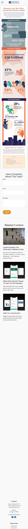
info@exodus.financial (14, 514)
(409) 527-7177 (16, 504)
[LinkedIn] (15, 517)
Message (5, 198)
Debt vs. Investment (11, 313)
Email (4, 188)
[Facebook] (12, 517)
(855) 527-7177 (16, 505)
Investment (14, 528)
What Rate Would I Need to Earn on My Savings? (13, 282)
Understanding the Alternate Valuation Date (13, 248)
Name (4, 179)
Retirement (14, 526)
